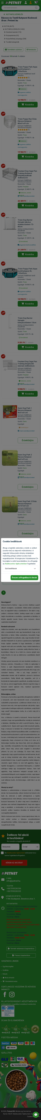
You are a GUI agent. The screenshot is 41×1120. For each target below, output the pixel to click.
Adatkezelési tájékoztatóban (16, 564)
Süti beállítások (11, 568)
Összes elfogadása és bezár (24, 578)
